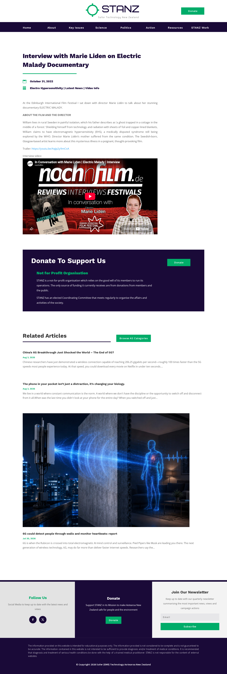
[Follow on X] (42, 619)
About (51, 27)
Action (150, 27)
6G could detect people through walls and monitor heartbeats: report (70, 533)
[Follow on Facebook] (33, 619)
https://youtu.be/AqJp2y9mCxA (50, 148)
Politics (125, 27)
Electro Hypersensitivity (46, 88)
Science (101, 27)
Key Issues (76, 27)
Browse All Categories (134, 338)
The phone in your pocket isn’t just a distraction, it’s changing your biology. (74, 383)
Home (27, 27)
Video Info (92, 88)
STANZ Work (200, 27)
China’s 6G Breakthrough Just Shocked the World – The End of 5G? (68, 352)
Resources (175, 27)
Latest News (74, 88)
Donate (192, 11)
